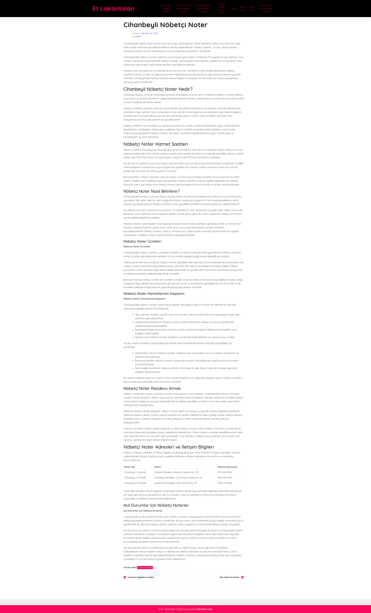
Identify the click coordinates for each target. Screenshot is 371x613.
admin (138, 36)
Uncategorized (145, 567)
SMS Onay (251, 8)
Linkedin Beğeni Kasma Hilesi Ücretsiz (203, 8)
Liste (234, 8)
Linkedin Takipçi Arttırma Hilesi (221, 8)
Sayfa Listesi (242, 8)
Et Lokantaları (114, 8)
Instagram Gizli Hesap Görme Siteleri (183, 8)
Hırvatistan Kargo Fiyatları (166, 8)
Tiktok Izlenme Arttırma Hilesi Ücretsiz (266, 8)
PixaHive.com (204, 609)
